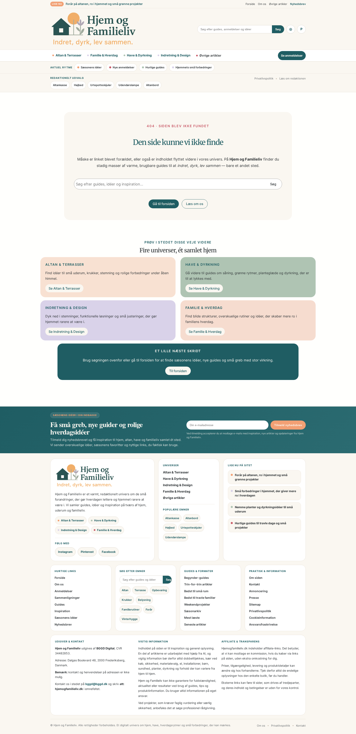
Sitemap (255, 604)
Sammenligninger (67, 597)
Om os (262, 4)
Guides (60, 604)
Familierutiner (130, 609)
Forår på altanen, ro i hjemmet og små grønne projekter (104, 4)
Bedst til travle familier (199, 597)
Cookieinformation (262, 617)
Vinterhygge (130, 619)
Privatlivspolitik (263, 78)
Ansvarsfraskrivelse (263, 624)
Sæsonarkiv (192, 611)
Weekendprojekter (197, 604)
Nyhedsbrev (298, 4)
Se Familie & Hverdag (205, 332)
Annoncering (258, 591)
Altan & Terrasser (176, 472)
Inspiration (62, 611)
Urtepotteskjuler (100, 85)
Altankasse (60, 85)
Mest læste (192, 617)
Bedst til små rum (196, 591)
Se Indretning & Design (66, 332)
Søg (278, 29)
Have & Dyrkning (175, 479)
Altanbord (152, 85)
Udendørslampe (128, 85)
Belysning (144, 599)
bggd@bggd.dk (96, 684)
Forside (250, 4)
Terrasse (140, 590)
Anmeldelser (64, 591)
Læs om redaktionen (292, 78)
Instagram (65, 551)
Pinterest (87, 551)
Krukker (127, 599)
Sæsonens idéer (66, 617)
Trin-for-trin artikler (198, 584)
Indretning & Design (177, 485)
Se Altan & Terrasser (64, 288)
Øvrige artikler (278, 4)
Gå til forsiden (164, 204)
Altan (125, 590)
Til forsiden (178, 371)
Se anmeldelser (292, 55)
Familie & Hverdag (176, 491)
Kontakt (254, 584)
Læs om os (194, 204)
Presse (254, 597)
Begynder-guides (196, 577)
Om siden (255, 577)
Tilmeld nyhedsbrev (288, 425)
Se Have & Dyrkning (204, 288)
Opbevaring (159, 590)
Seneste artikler (195, 624)
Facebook (109, 551)
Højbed (78, 85)
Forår (149, 609)
